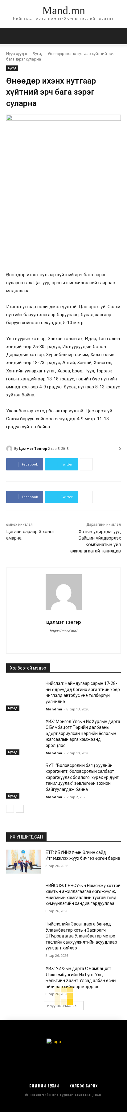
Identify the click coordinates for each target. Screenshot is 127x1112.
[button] (118, 36)
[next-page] (20, 809)
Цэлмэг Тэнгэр (33, 448)
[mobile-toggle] (10, 36)
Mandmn (54, 709)
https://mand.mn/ (63, 631)
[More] (86, 464)
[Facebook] (63, 641)
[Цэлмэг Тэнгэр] (10, 449)
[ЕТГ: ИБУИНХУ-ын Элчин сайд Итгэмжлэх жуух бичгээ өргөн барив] (23, 862)
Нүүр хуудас (17, 53)
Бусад (38, 53)
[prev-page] (10, 809)
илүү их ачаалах (61, 1005)
